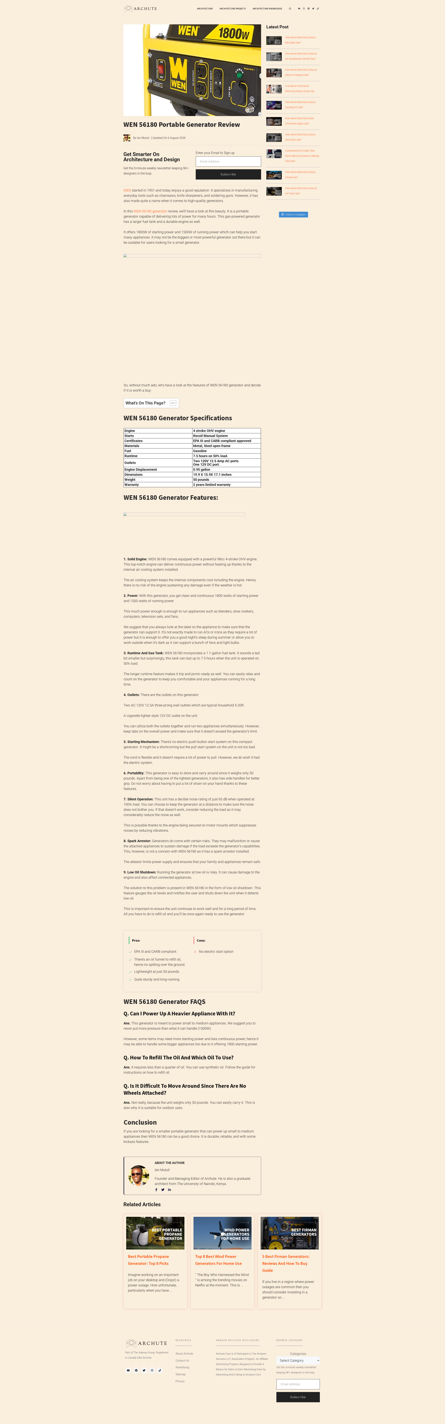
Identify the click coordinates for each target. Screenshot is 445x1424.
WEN (127, 190)
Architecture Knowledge (267, 8)
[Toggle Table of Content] (171, 403)
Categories (298, 1354)
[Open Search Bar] (290, 8)
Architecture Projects (233, 8)
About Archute (184, 1353)
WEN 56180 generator (150, 211)
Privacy (180, 1381)
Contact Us (182, 1360)
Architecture (205, 8)
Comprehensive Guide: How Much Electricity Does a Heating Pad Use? (302, 155)
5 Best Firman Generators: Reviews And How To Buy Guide (286, 1263)
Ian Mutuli (143, 138)
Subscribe (228, 174)
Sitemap (181, 1374)
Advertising (182, 1367)
